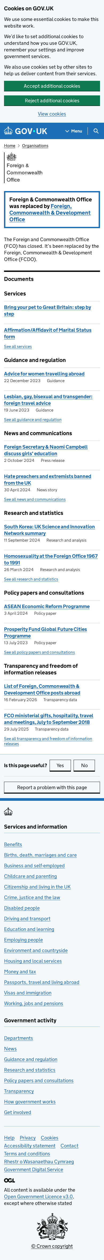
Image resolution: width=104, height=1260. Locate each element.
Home (9, 145)
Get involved (17, 1112)
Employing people (23, 940)
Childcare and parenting (30, 876)
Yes (64, 765)
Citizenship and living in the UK (37, 887)
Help (9, 1138)
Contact (69, 1146)
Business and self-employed (34, 866)
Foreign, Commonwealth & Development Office (50, 213)
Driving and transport (27, 919)
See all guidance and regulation (33, 419)
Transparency (19, 1091)
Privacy (28, 1138)
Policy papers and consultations (39, 1080)
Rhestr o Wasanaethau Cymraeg (39, 1162)
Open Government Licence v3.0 (38, 1196)
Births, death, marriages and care (40, 855)
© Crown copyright (52, 1246)
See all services (18, 346)
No (88, 765)
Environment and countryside (36, 950)
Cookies (49, 1138)
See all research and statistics (31, 579)
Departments (18, 1038)
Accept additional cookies (52, 86)
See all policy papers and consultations (39, 652)
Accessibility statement (29, 1146)
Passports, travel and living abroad (41, 982)
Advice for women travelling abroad (44, 374)
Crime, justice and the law (32, 897)
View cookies (52, 113)
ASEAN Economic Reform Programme (47, 606)
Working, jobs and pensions (33, 1003)
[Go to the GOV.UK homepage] (25, 131)
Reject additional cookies (52, 101)
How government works (30, 1102)
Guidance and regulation (30, 1059)
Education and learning (29, 929)
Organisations (35, 145)
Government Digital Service (33, 1169)
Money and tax (20, 972)
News (10, 1049)
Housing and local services (33, 961)
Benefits (13, 844)
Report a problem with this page (52, 787)
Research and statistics (29, 1070)
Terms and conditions (27, 1154)
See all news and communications (35, 499)
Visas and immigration (27, 993)
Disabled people (22, 908)
